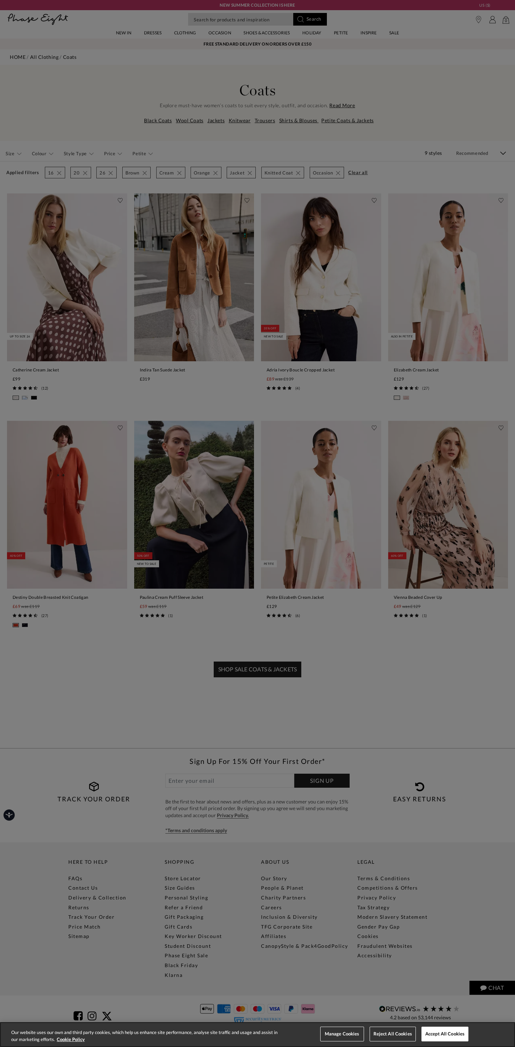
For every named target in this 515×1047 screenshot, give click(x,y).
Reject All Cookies (392, 1033)
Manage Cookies (342, 1033)
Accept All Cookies (445, 1033)
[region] (257, 1034)
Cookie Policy (71, 1039)
